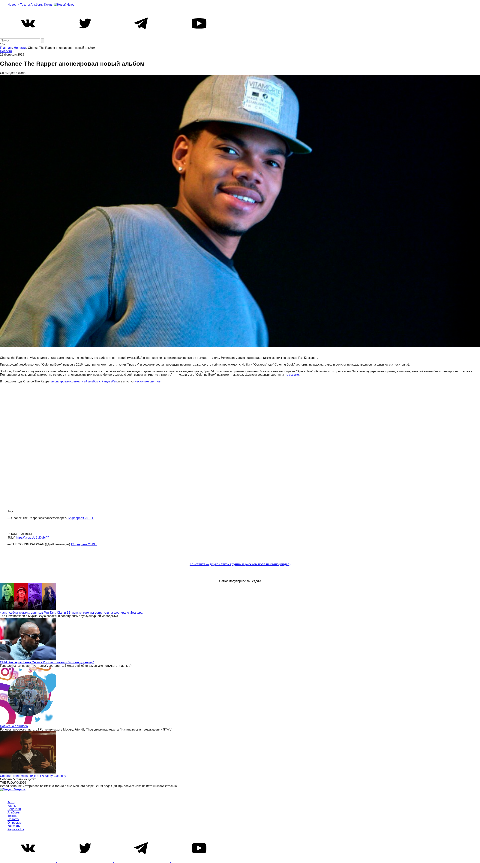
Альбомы (37, 4)
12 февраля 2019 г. (80, 518)
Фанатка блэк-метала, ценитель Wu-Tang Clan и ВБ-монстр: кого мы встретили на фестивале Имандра (71, 612)
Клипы (48, 4)
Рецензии (14, 809)
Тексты (25, 4)
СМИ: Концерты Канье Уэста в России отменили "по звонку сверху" (47, 662)
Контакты (14, 826)
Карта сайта (16, 829)
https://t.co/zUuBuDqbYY (32, 537)
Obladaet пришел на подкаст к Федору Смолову (33, 775)
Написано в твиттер (14, 726)
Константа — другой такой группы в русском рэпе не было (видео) (240, 564)
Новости (13, 4)
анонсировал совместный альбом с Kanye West (84, 381)
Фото (11, 802)
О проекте (15, 822)
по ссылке (292, 374)
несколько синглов (148, 381)
